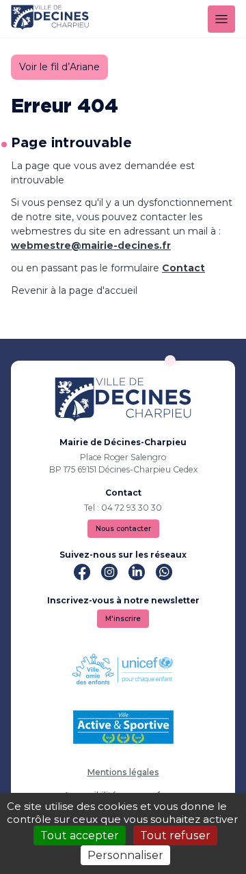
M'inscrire (123, 618)
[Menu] (221, 19)
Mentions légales (123, 772)
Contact (183, 268)
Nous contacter (123, 528)
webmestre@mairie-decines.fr (91, 245)
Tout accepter (79, 835)
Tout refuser (175, 835)
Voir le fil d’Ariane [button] (59, 67)
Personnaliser (125, 855)
